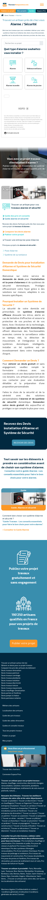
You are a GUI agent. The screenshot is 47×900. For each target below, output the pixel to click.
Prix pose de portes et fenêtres (13, 858)
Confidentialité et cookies (26, 889)
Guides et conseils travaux (13, 726)
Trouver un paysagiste (21, 823)
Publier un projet (8, 11)
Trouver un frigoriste (23, 803)
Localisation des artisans (13, 710)
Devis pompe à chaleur (10, 695)
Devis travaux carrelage (10, 675)
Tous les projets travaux (12, 731)
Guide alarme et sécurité (16, 218)
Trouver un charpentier (19, 808)
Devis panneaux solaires (11, 698)
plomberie (35, 786)
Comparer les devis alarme (18, 231)
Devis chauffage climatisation (13, 690)
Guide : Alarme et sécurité (23, 507)
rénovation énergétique (10, 788)
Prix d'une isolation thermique (25, 851)
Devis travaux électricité (11, 683)
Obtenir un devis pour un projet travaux (16, 665)
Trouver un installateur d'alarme (23, 831)
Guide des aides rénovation (13, 720)
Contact (21, 894)
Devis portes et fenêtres (11, 693)
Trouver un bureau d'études (24, 826)
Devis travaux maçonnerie (11, 688)
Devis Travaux (9, 15)
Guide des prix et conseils (17, 216)
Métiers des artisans (11, 705)
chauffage (12, 783)
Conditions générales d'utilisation (15, 892)
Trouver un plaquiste (37, 816)
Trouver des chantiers (11, 769)
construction (22, 783)
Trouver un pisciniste (28, 821)
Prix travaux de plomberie (34, 856)
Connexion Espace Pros (12, 774)
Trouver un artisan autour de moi (14, 663)
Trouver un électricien (27, 801)
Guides (31, 11)
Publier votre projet (14, 234)
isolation (17, 786)
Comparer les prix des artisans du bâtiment (18, 668)
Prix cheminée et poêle (21, 843)
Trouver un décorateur (20, 828)
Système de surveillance (16, 254)
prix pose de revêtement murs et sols (25, 861)
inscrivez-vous (15, 751)
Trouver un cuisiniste (19, 816)
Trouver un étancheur (10, 821)
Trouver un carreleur (28, 806)
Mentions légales (8, 889)
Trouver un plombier (9, 801)
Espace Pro (41, 11)
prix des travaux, (20, 836)
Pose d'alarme (11, 250)
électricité (32, 783)
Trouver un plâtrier (32, 818)
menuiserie (25, 786)
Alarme (4, 783)
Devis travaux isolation (10, 680)
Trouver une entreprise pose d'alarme (21, 240)
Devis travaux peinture (10, 673)
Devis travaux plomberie (10, 678)
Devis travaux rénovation (11, 670)
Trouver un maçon (30, 813)
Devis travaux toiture (9, 685)
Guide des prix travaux (11, 715)
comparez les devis (17, 838)
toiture (12, 791)
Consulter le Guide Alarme (16, 529)
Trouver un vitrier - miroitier (13, 818)
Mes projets (21, 11)
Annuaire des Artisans (11, 796)
